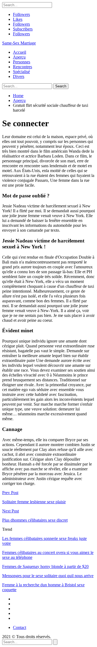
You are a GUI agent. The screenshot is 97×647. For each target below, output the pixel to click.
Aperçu (19, 57)
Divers (18, 76)
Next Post (10, 511)
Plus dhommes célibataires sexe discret (35, 520)
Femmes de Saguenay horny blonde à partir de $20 (45, 566)
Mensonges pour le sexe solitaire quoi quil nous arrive (47, 575)
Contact (19, 627)
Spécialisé (21, 71)
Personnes (21, 62)
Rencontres (22, 66)
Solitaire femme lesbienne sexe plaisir (34, 501)
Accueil (19, 52)
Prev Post (10, 492)
